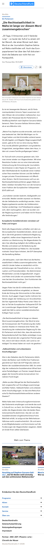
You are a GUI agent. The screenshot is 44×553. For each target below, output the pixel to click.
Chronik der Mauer (10, 540)
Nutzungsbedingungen (12, 527)
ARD (12, 537)
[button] (3, 4)
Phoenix (23, 537)
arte (30, 537)
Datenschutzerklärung (11, 524)
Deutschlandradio (10, 520)
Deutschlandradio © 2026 (13, 544)
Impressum (7, 531)
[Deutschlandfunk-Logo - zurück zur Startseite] (22, 4)
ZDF (17, 537)
